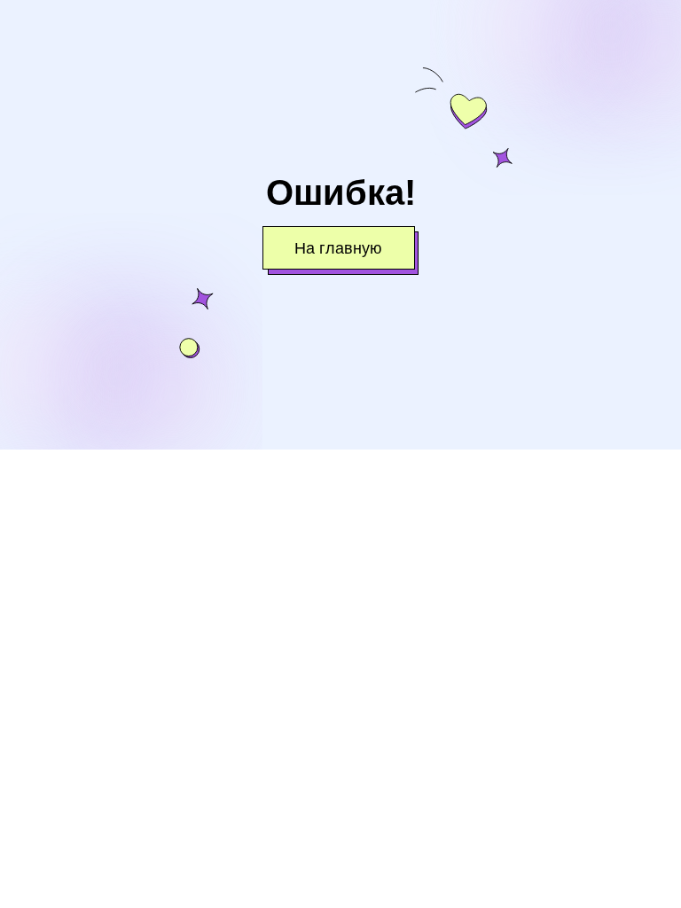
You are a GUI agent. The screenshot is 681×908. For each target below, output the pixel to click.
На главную (338, 248)
